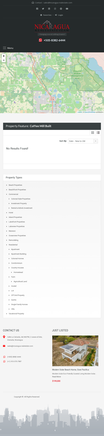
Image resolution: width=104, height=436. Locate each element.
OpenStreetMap (90, 112)
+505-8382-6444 (54, 40)
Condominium (16, 263)
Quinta (13, 300)
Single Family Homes (19, 304)
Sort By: (63, 141)
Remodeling (13, 240)
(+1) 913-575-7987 (14, 361)
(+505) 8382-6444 (14, 357)
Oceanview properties (17, 236)
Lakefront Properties (17, 222)
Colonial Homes (17, 258)
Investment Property (19, 203)
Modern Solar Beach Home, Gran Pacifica (70, 369)
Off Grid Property (17, 295)
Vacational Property (16, 314)
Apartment (15, 249)
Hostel (13, 286)
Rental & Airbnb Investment (21, 208)
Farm (13, 277)
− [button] (4, 60)
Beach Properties (15, 185)
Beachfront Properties (17, 190)
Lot (12, 291)
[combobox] (83, 141)
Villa (12, 309)
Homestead (18, 272)
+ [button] (4, 56)
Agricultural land (20, 281)
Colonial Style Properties (20, 199)
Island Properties (15, 217)
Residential (13, 245)
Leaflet (79, 112)
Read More (56, 377)
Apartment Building (18, 254)
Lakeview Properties (17, 226)
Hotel (11, 213)
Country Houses (17, 268)
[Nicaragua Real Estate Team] (52, 26)
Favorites (47, 15)
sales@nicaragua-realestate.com (58, 2)
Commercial (13, 194)
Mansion (12, 231)
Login (60, 15)
